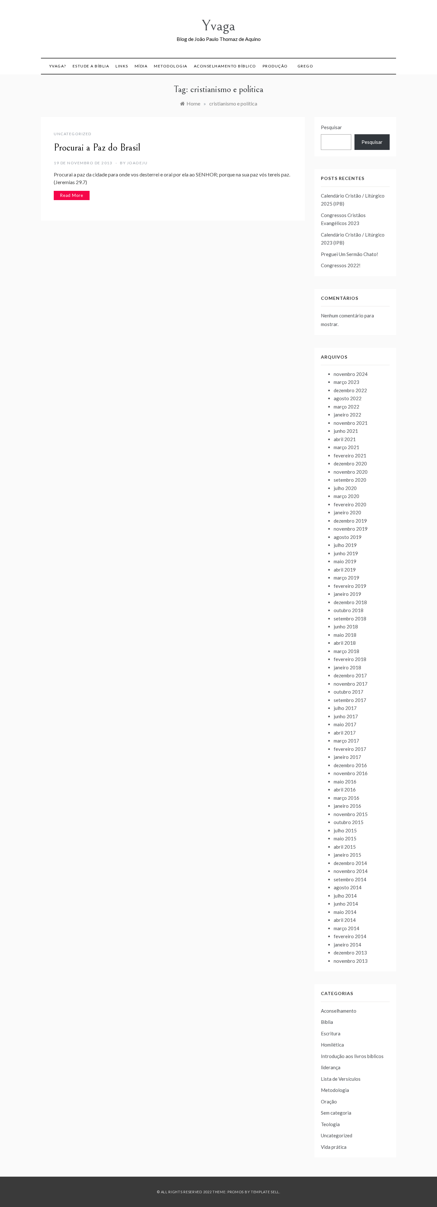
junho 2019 (346, 553)
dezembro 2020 (350, 463)
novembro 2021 (351, 423)
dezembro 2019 (350, 521)
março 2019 (346, 577)
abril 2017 (345, 733)
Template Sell (265, 1192)
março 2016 (346, 798)
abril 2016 (345, 789)
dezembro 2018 (350, 602)
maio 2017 (345, 724)
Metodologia (170, 66)
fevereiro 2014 (350, 936)
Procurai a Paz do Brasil (97, 147)
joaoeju (137, 162)
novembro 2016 (351, 773)
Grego (306, 66)
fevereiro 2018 (350, 659)
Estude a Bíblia (91, 66)
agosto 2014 (348, 887)
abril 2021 (345, 439)
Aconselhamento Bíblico (225, 66)
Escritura (330, 1033)
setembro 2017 (350, 700)
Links (121, 66)
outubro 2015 (348, 822)
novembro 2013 (351, 961)
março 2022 (346, 406)
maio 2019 (345, 561)
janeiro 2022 (347, 414)
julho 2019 (345, 545)
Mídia (141, 66)
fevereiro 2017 (350, 749)
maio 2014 (345, 912)
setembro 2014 (350, 879)
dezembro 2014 (350, 863)
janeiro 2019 (347, 594)
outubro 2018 (348, 610)
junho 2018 (346, 626)
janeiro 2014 (347, 944)
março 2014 (346, 928)
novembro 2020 (351, 472)
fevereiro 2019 (350, 586)
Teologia (330, 1124)
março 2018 (346, 651)
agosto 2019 (348, 537)
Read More (71, 195)
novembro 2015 (351, 814)
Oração (329, 1101)
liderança (330, 1067)
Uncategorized (72, 133)
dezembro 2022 (350, 390)
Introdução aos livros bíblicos (352, 1056)
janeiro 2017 (347, 757)
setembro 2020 (350, 480)
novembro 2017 (351, 684)
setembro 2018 (350, 618)
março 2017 (346, 741)
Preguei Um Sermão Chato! (349, 254)
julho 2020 (345, 488)
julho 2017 (345, 708)
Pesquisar (331, 127)
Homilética (332, 1044)
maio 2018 (345, 635)
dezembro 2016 (350, 765)
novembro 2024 (351, 374)
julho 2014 (345, 896)
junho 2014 (346, 904)
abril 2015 (345, 847)
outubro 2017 (348, 692)
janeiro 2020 (347, 512)
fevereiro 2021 (350, 455)
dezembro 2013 (350, 952)
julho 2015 (345, 830)
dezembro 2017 (350, 675)
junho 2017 (346, 716)
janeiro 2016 (347, 806)
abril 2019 (345, 569)
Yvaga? (57, 66)
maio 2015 (345, 838)
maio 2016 (345, 781)
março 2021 (346, 447)
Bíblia (327, 1022)
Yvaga (218, 26)
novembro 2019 (351, 529)
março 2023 (346, 382)
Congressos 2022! (341, 265)
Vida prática (333, 1147)
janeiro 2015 (347, 855)
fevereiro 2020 (350, 504)
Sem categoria (336, 1113)
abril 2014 (345, 920)
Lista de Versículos (341, 1079)
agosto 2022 (348, 398)
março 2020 (346, 496)
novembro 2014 (351, 871)
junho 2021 (346, 431)
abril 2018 (345, 643)
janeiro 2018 (347, 667)
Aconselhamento (338, 1011)
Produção (275, 66)
